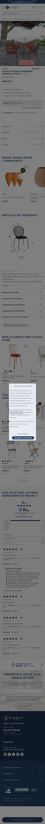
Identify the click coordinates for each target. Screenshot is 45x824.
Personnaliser (23, 434)
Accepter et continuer (23, 438)
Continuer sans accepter (23, 386)
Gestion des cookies (16, 412)
